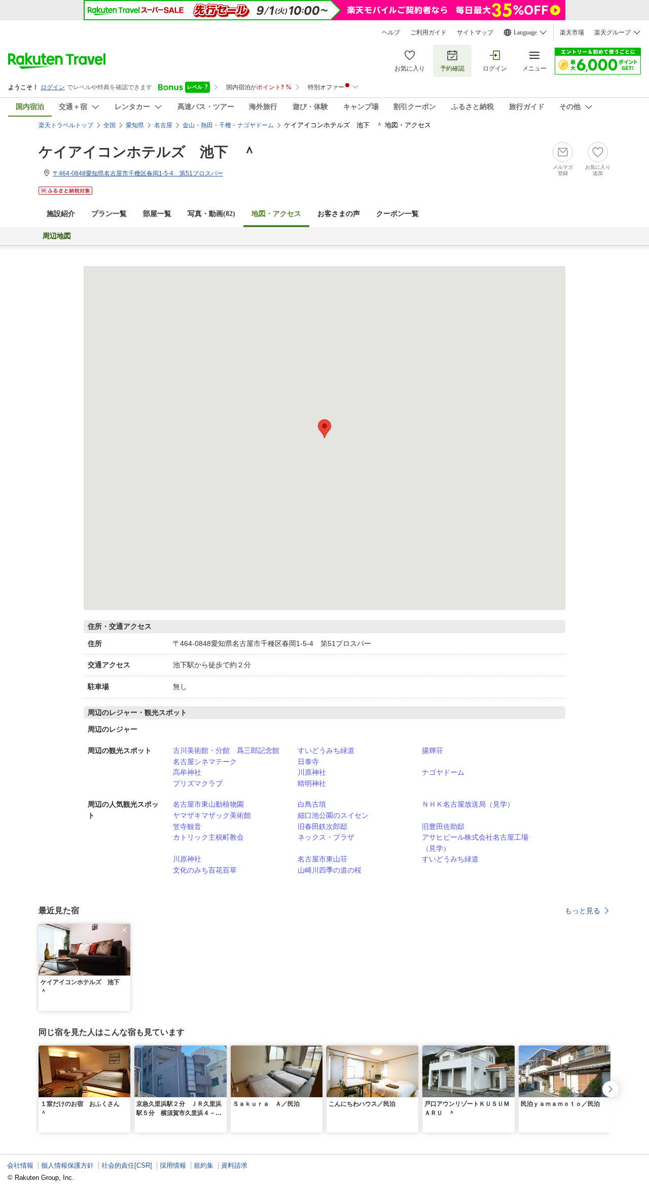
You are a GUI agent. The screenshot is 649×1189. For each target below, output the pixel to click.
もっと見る (582, 911)
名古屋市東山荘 (322, 859)
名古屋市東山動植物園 (208, 804)
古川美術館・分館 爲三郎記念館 (226, 750)
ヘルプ (391, 32)
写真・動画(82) (211, 214)
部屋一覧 (157, 214)
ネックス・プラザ (326, 837)
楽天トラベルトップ (66, 125)
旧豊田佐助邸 (443, 826)
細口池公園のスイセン (333, 815)
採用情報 (173, 1165)
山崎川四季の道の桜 (330, 870)
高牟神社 (187, 772)
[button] (124, 930)
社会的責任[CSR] (126, 1165)
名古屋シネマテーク (205, 762)
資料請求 (234, 1165)
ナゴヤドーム (443, 772)
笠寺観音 (187, 826)
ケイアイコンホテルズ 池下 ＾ (148, 152)
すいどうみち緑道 (326, 750)
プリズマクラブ (198, 783)
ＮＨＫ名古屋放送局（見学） (468, 804)
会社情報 (20, 1165)
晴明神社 (312, 783)
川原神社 (312, 772)
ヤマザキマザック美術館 (212, 815)
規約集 (203, 1165)
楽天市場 (572, 32)
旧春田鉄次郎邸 (322, 826)
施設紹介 (61, 214)
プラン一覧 (109, 214)
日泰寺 (308, 762)
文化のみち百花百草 (205, 870)
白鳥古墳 (312, 804)
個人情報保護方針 (67, 1165)
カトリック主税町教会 (208, 837)
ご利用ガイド (428, 32)
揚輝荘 (432, 750)
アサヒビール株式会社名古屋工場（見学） (475, 842)
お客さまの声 (338, 214)
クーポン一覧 (397, 214)
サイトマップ (475, 32)
